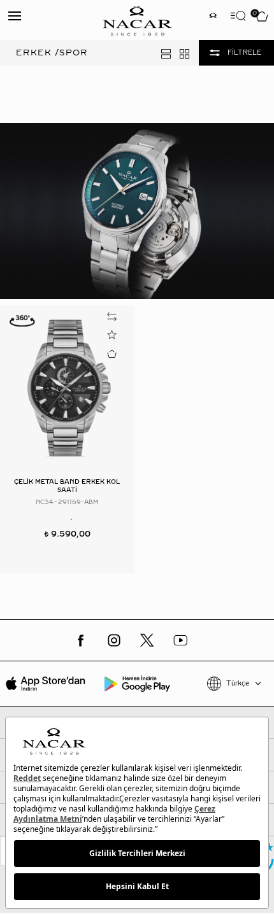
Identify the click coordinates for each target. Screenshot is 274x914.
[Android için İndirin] (136, 683)
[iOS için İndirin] (45, 683)
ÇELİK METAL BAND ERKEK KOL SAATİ (67, 485)
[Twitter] (147, 640)
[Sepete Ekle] (112, 353)
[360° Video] (22, 320)
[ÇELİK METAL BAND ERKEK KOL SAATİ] (67, 387)
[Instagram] (114, 640)
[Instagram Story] (212, 16)
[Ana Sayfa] (137, 20)
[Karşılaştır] (112, 316)
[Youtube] (180, 640)
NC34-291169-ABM (67, 501)
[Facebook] (81, 640)
